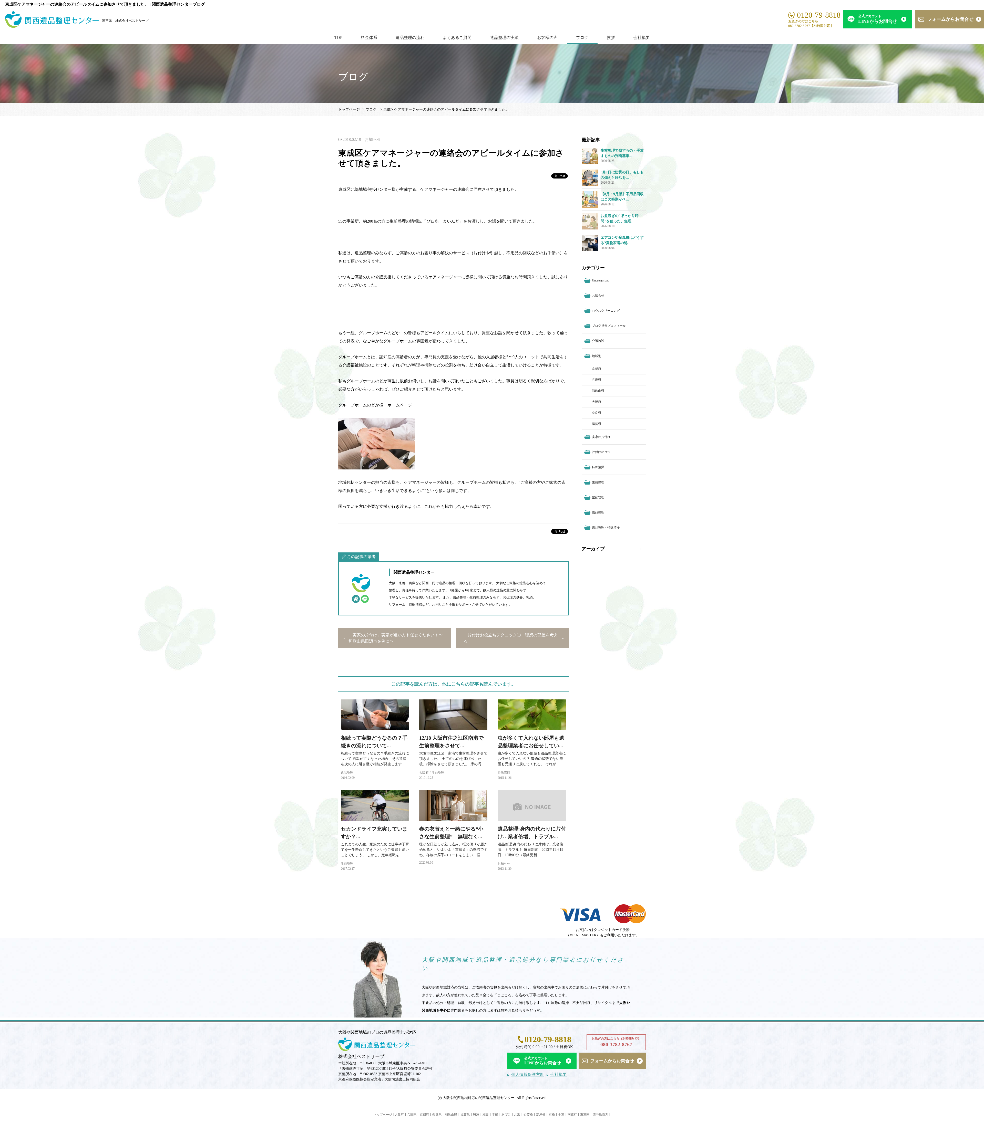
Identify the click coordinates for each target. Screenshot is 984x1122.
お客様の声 (547, 37)
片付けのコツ (601, 452)
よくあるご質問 (457, 37)
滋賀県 (596, 424)
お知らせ (373, 139)
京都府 (596, 369)
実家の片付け (601, 437)
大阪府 (423, 772)
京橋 (552, 1114)
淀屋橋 (540, 1114)
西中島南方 (600, 1114)
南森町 (572, 1114)
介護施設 (598, 341)
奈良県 (596, 413)
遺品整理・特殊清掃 (606, 527)
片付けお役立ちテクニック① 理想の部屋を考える (511, 638)
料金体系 (369, 37)
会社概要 (641, 37)
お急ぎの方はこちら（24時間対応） (616, 1042)
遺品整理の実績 (504, 37)
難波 (476, 1114)
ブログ (582, 37)
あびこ (506, 1114)
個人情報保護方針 (527, 1074)
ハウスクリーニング (606, 310)
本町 (495, 1114)
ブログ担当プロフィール (609, 326)
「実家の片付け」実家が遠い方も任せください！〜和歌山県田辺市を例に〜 (395, 638)
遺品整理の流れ (410, 37)
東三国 (584, 1114)
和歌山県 (598, 391)
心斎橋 (528, 1114)
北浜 (517, 1114)
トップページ (349, 109)
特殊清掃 (504, 772)
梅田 (486, 1114)
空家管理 (598, 497)
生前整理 (438, 772)
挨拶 (611, 37)
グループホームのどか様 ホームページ (375, 405)
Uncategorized (600, 280)
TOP (338, 37)
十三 (561, 1114)
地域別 (596, 356)
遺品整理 (347, 772)
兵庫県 (596, 380)
